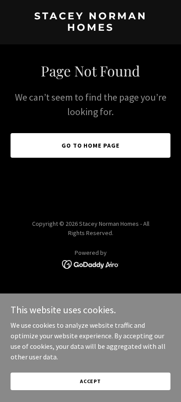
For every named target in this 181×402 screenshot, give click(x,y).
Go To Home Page (91, 145)
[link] (90, 28)
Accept (90, 381)
